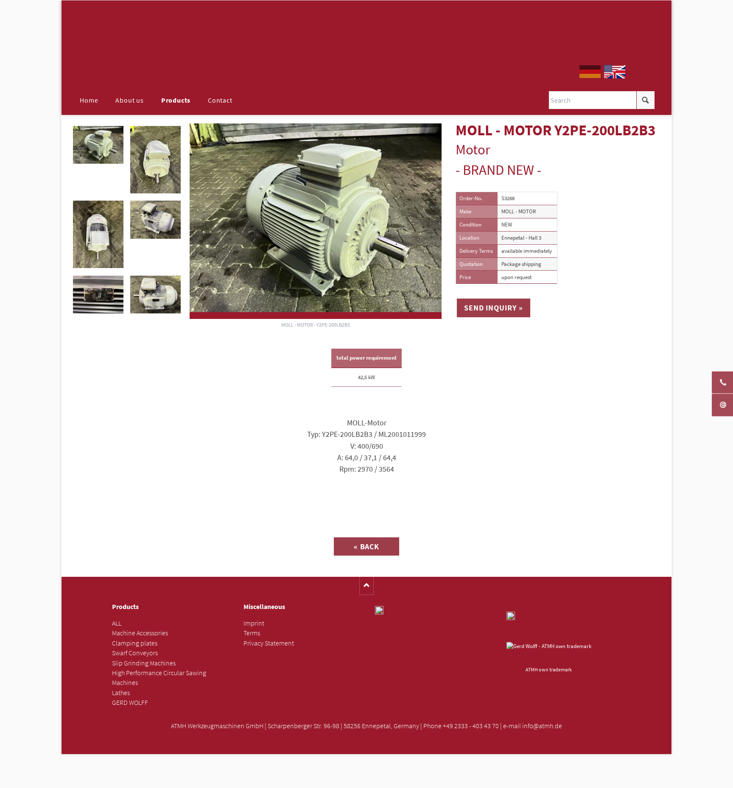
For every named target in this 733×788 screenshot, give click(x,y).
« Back (366, 546)
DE (590, 71)
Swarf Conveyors (135, 653)
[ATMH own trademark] (548, 652)
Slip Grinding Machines (144, 663)
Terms (251, 633)
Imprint (253, 623)
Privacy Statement (268, 643)
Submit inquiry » (366, 779)
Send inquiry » (493, 308)
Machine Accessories (140, 633)
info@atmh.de (542, 726)
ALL (116, 623)
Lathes (121, 693)
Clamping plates (134, 643)
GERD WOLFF (130, 703)
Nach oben (366, 586)
